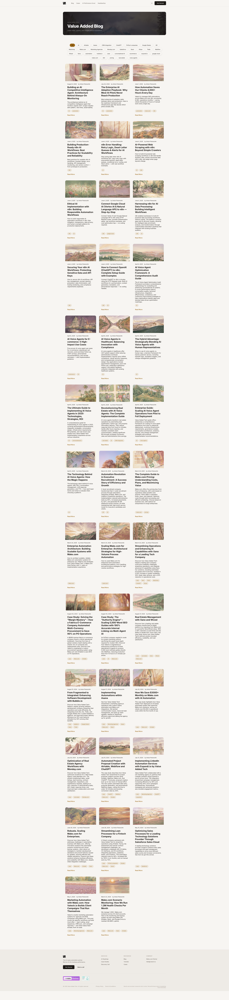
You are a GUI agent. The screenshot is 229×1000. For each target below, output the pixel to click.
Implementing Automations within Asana (111, 695)
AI (78, 45)
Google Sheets (146, 45)
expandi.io (144, 53)
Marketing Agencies (97, 49)
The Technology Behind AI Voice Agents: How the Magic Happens (79, 477)
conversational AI (120, 53)
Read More (71, 115)
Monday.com (111, 49)
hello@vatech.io (151, 961)
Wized (71, 53)
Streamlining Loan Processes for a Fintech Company (113, 834)
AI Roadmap (104, 959)
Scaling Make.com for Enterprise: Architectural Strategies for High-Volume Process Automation (114, 551)
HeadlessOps (102, 3)
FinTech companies (131, 45)
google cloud (156, 53)
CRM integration (106, 45)
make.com (95, 58)
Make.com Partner (151, 959)
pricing (112, 58)
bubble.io (99, 53)
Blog (72, 3)
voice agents (133, 58)
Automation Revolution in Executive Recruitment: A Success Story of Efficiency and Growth (113, 480)
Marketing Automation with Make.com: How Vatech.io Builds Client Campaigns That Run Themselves (79, 905)
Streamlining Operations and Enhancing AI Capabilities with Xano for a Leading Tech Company (148, 551)
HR (156, 45)
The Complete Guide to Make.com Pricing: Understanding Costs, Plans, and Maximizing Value (147, 480)
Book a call (81, 967)
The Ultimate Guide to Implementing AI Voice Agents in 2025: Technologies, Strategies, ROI (79, 413)
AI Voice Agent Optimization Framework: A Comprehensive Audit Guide (146, 273)
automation (89, 53)
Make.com (83, 49)
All (72, 45)
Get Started (160, 3)
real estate (122, 58)
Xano (79, 53)
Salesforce (123, 49)
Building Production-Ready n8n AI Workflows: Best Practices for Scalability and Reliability (80, 150)
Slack (132, 49)
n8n (104, 58)
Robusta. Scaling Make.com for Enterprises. (76, 834)
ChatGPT (118, 45)
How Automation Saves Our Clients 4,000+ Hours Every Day (147, 90)
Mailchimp (72, 49)
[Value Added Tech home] (64, 3)
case (108, 53)
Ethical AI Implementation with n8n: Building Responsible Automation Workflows (80, 209)
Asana (95, 45)
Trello (148, 49)
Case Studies (105, 961)
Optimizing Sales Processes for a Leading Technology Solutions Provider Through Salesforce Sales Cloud (147, 836)
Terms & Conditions (110, 986)
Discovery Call (105, 964)
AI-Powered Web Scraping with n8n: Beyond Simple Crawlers (148, 147)
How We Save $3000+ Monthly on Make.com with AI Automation (147, 695)
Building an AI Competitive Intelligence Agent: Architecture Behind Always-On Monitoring (80, 93)
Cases (78, 3)
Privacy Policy (99, 986)
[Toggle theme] (152, 3)
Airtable (86, 45)
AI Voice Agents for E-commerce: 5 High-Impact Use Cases (79, 342)
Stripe (140, 49)
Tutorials (126, 961)
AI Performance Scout (88, 3)
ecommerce (133, 53)
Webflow (157, 49)
